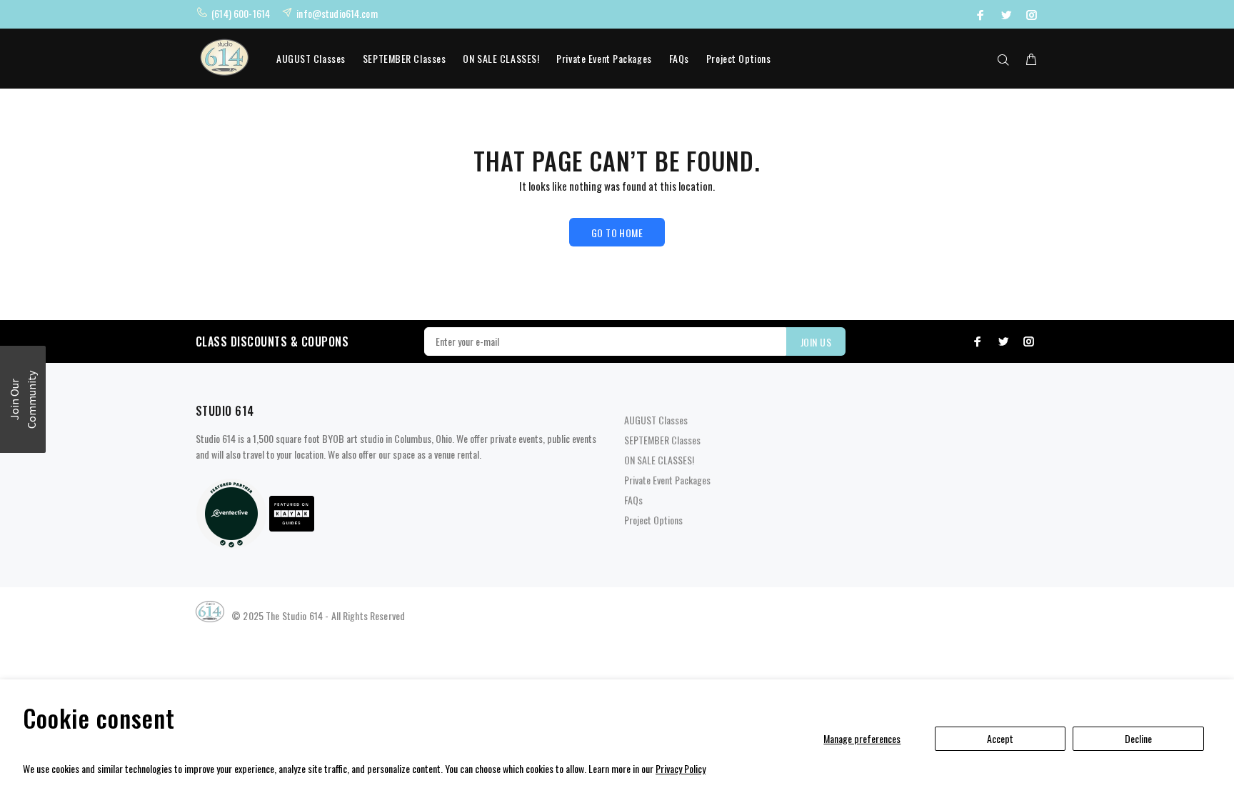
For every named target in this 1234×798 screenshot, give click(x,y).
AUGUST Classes (311, 58)
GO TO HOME (617, 232)
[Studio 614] (231, 511)
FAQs (679, 58)
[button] (23, 399)
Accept (1000, 738)
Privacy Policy (681, 768)
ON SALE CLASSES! (501, 58)
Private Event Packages (603, 58)
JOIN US (816, 341)
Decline (1138, 738)
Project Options (738, 58)
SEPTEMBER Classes (404, 58)
